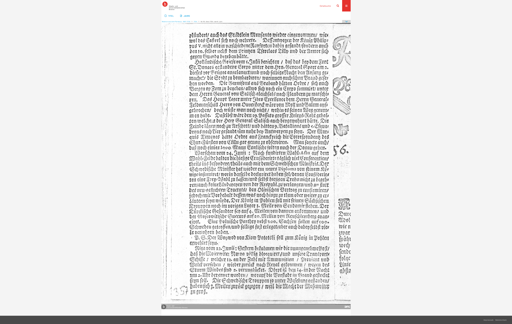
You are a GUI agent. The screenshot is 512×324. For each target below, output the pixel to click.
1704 (195, 21)
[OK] (338, 5)
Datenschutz (501, 320)
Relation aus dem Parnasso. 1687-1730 (176, 21)
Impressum (488, 320)
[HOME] (173, 6)
